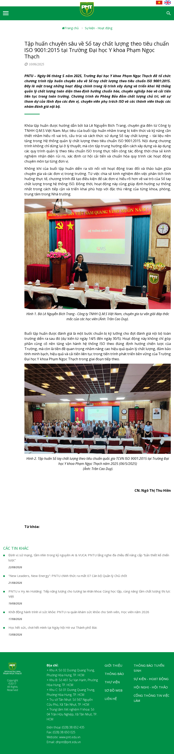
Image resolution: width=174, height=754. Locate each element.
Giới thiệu (113, 665)
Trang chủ (72, 28)
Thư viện (112, 682)
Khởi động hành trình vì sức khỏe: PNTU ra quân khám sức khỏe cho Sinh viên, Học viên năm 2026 (78, 612)
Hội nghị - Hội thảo (151, 687)
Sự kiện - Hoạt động (98, 28)
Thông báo (114, 674)
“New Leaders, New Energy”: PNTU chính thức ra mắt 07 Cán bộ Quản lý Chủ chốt (67, 576)
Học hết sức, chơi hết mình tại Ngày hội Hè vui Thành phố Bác (52, 627)
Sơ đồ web (113, 690)
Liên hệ (111, 698)
